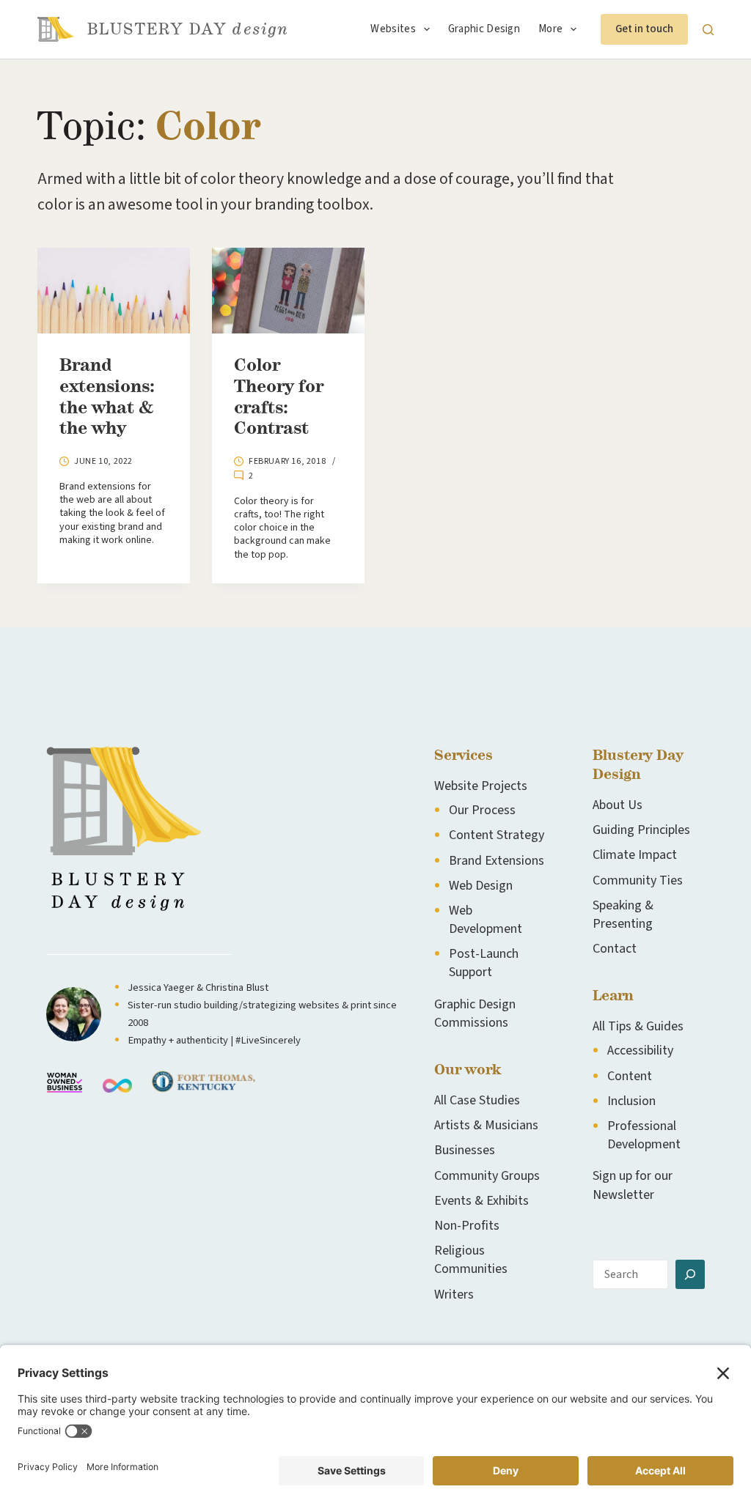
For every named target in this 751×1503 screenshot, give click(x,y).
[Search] (708, 29)
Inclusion (631, 1101)
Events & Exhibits (481, 1201)
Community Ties (638, 880)
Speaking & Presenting (623, 914)
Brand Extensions (496, 861)
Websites (392, 29)
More (550, 29)
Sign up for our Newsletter (633, 1185)
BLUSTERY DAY (188, 29)
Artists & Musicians (486, 1125)
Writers (454, 1294)
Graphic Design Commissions (475, 1013)
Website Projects (480, 786)
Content (629, 1076)
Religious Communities (471, 1259)
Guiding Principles (641, 830)
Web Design (481, 885)
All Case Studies (477, 1100)
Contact (615, 948)
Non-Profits (466, 1225)
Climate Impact (635, 855)
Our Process (482, 810)
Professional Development (644, 1135)
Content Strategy (496, 835)
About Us (617, 805)
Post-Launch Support (484, 963)
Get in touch (644, 29)
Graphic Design (484, 29)
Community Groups (487, 1176)
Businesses (464, 1150)
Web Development (485, 919)
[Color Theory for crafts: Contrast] (288, 290)
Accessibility (640, 1050)
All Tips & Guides (638, 1026)
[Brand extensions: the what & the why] (113, 290)
